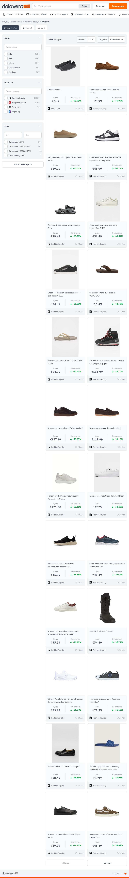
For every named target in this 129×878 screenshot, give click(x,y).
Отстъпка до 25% (16, 142)
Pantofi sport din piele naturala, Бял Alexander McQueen (63, 497)
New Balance (14, 67)
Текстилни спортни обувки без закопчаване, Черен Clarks (61, 565)
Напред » (107, 863)
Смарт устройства (15, 14)
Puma (11, 58)
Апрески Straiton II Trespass (101, 631)
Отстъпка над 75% (17, 155)
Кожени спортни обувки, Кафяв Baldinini (65, 428)
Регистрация (118, 6)
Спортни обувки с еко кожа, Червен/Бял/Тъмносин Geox (107, 565)
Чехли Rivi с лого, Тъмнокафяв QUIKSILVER (102, 294)
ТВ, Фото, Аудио (61, 14)
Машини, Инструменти (105, 14)
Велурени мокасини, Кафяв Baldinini (104, 428)
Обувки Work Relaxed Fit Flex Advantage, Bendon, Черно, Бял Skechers (65, 700)
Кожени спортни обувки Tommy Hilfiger (106, 496)
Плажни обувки (54, 89)
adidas (11, 63)
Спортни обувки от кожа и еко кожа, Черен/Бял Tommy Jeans (105, 159)
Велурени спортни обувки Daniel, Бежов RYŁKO (65, 159)
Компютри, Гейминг (38, 14)
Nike (10, 54)
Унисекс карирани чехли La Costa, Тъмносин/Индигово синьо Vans (104, 768)
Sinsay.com (16, 107)
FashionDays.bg (18, 98)
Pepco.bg (16, 111)
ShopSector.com (19, 102)
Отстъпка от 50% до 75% (20, 151)
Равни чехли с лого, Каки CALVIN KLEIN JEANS (65, 362)
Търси (84, 6)
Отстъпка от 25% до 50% (20, 146)
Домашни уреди (81, 14)
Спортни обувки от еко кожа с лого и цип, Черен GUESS (64, 294)
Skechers (12, 72)
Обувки (10, 28)
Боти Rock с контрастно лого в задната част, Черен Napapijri (106, 362)
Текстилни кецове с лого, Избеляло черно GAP (104, 700)
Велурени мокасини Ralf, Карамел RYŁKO (104, 91)
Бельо (41, 28)
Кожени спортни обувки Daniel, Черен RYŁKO (64, 836)
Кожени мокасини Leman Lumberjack (63, 766)
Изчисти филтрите (23, 164)
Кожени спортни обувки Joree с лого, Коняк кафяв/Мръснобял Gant (64, 632)
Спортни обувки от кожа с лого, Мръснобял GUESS (103, 226)
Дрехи (27, 28)
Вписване (100, 6)
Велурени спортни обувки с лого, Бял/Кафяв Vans (105, 836)
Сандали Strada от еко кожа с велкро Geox (64, 226)
